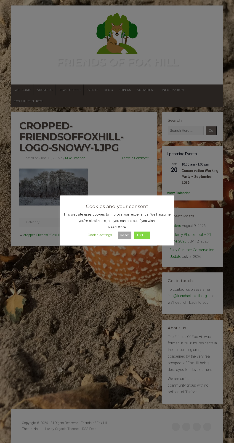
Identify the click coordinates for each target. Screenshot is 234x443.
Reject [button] (124, 235)
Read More (117, 227)
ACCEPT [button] (141, 235)
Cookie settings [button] (100, 235)
